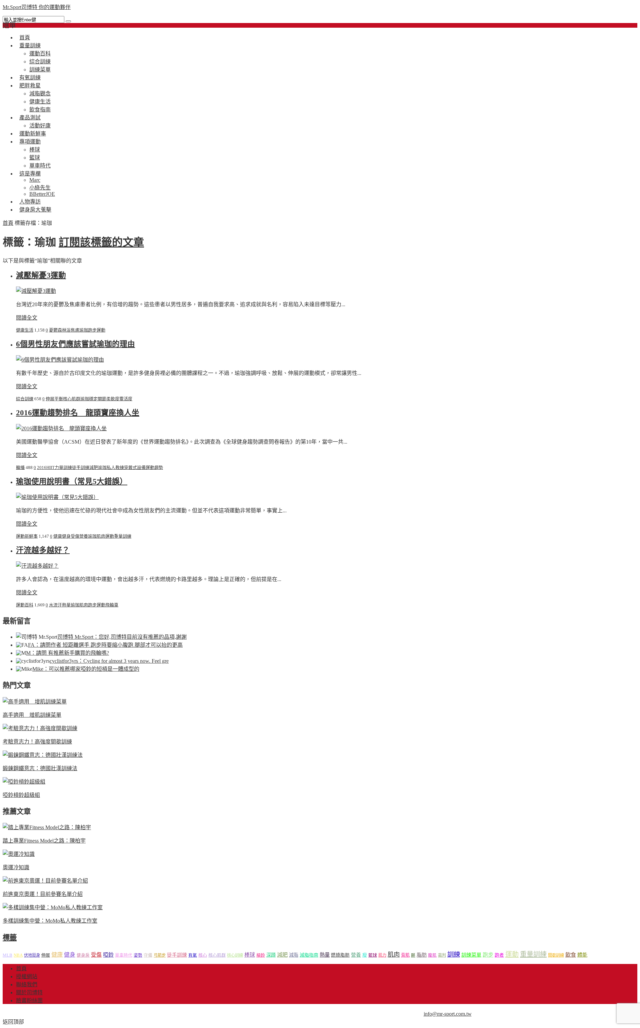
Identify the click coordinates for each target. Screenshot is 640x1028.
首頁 (8, 223)
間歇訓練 (556, 955)
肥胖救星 (30, 85)
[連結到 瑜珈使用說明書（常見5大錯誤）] (57, 497)
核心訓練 (235, 955)
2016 (41, 467)
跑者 (499, 955)
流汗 (57, 604)
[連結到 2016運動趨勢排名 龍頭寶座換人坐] (61, 428)
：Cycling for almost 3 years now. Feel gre (109, 661)
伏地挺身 (32, 955)
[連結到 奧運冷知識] (19, 854)
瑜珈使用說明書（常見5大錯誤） (71, 481)
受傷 (75, 536)
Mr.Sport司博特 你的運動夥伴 (37, 7)
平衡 (58, 398)
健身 (66, 536)
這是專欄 (30, 173)
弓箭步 (160, 955)
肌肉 (101, 536)
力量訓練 (63, 467)
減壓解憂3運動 (41, 275)
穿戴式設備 (135, 467)
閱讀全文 (26, 318)
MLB (7, 955)
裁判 (442, 955)
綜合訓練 (40, 61)
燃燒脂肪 (340, 955)
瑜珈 (83, 330)
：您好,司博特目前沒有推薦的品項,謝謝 (122, 637)
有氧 (192, 955)
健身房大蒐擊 (35, 209)
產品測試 (30, 117)
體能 (582, 955)
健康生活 (40, 101)
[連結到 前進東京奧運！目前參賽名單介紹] (45, 881)
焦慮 (75, 330)
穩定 (93, 398)
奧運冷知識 (16, 867)
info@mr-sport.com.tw (448, 1014)
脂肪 (422, 955)
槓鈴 (260, 955)
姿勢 (138, 955)
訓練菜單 (471, 955)
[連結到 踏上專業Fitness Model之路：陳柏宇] (47, 827)
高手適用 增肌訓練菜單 (32, 715)
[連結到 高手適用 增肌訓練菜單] (35, 701)
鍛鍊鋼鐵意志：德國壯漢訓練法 (40, 768)
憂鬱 (53, 330)
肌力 (382, 955)
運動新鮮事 (27, 536)
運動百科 (40, 53)
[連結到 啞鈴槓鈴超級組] (24, 782)
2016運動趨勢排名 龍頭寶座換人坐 (77, 413)
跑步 (92, 330)
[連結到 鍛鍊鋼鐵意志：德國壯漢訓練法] (43, 755)
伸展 (50, 398)
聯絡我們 (26, 984)
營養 (83, 536)
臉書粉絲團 (29, 1000)
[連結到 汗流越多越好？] (37, 566)
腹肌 (432, 955)
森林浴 (64, 330)
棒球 (34, 149)
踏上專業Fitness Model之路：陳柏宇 (44, 841)
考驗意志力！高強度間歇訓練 (37, 741)
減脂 (293, 955)
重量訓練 (30, 45)
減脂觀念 (40, 93)
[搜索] (68, 21)
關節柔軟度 (108, 398)
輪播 (20, 467)
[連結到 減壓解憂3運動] (36, 291)
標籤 (10, 938)
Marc (34, 180)
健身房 (83, 955)
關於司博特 (29, 992)
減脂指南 (309, 955)
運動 (101, 330)
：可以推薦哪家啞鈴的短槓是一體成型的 (85, 669)
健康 (57, 536)
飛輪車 (111, 604)
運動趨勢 (154, 467)
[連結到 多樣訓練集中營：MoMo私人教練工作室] (53, 907)
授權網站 (26, 976)
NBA (18, 955)
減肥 (93, 467)
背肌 (405, 955)
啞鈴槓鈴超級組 (21, 795)
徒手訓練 (80, 467)
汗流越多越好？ (43, 550)
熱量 (66, 604)
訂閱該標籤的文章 (101, 242)
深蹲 (271, 955)
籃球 (34, 157)
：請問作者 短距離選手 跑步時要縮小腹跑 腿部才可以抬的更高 (105, 645)
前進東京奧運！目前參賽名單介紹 (43, 894)
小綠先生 (40, 187)
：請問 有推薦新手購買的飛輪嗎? (67, 653)
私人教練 (115, 467)
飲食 (570, 955)
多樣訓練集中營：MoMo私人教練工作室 (50, 921)
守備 (148, 955)
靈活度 (125, 398)
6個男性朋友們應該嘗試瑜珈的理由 (75, 344)
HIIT (50, 467)
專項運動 (30, 141)
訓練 (453, 954)
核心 (202, 955)
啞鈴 (108, 955)
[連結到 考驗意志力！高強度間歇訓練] (40, 728)
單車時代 (123, 955)
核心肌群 (71, 398)
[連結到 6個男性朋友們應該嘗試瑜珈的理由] (60, 360)
